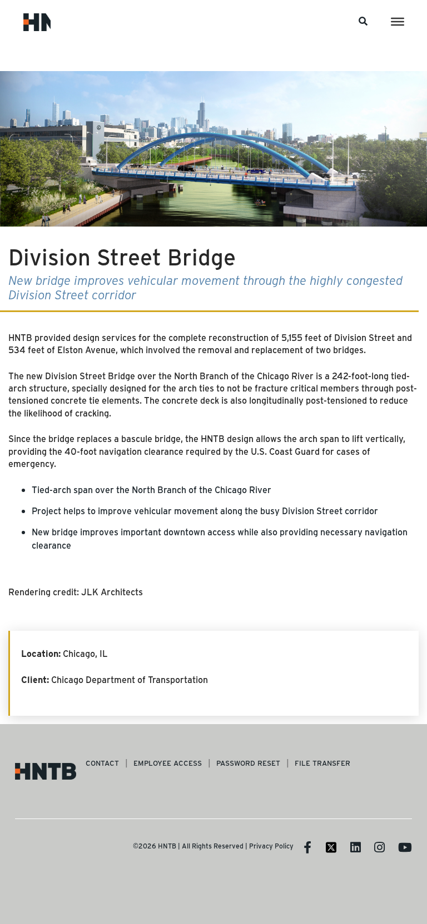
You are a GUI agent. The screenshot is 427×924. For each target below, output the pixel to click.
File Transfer (322, 762)
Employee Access (167, 762)
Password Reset (248, 762)
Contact (102, 762)
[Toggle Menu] (397, 22)
